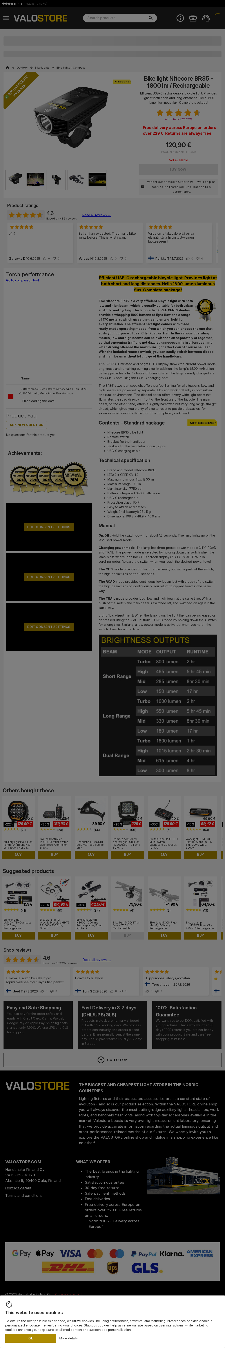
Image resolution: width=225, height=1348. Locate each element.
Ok (30, 1338)
